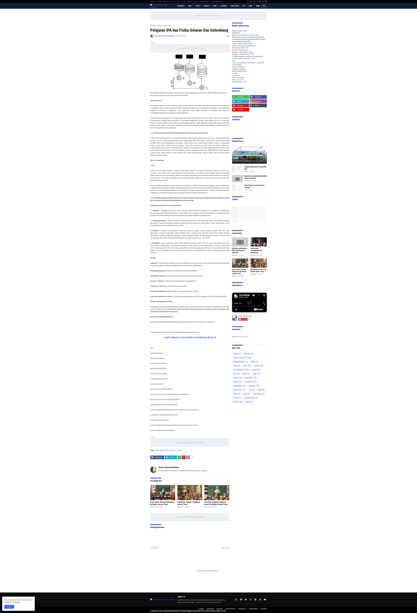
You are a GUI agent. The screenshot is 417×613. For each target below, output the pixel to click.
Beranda (153, 25)
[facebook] (251, 1)
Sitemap (152, 1)
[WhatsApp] (179, 457)
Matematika (166, 1)
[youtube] (266, 1)
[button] (258, 6)
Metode (237, 382)
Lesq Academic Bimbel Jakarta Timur (208, 16)
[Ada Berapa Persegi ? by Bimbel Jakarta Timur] (189, 492)
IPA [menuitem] (178, 11)
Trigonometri (258, 394)
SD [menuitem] (243, 6)
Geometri (258, 365)
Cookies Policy (204, 1)
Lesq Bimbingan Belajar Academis (175, 611)
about (159, 1)
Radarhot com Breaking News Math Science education (255, 177)
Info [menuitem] (189, 6)
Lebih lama (224, 548)
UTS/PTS (237, 402)
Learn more (16, 602)
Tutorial (237, 398)
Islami (246, 374)
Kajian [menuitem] (206, 6)
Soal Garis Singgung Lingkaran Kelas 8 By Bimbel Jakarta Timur (216, 503)
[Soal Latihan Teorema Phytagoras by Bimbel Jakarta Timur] (162, 492)
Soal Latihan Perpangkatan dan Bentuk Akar (256, 250)
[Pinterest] (184, 457)
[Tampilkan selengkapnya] (192, 457)
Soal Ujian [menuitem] (234, 6)
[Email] (188, 457)
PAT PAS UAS (251, 382)
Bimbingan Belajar (240, 361)
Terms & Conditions (217, 1)
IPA (173, 1)
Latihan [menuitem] (223, 6)
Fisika (178, 1)
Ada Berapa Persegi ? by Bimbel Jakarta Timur (188, 503)
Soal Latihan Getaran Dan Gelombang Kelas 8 (190, 337)
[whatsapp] (247, 1)
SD (252, 390)
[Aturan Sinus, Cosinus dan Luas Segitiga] (237, 187)
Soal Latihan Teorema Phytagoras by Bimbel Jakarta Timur (162, 503)
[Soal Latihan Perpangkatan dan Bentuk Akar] (259, 242)
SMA (261, 390)
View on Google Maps (239, 63)
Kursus (237, 378)
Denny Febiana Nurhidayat (168, 467)
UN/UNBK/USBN (250, 398)
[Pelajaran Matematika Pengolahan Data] (237, 169)
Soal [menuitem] (214, 6)
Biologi (190, 1)
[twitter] (254, 1)
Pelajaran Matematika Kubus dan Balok (248, 156)
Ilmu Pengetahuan (240, 370)
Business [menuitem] (180, 6)
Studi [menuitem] (198, 6)
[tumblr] (260, 599)
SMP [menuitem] (250, 6)
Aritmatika (248, 353)
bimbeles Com (199, 611)
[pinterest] (260, 1)
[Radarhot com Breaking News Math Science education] (237, 178)
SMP (179, 450)
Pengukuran (253, 386)
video (249, 402)
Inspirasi (256, 370)
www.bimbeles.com (241, 50)
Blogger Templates (163, 609)
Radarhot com (239, 390)
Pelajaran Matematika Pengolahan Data (255, 168)
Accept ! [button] (9, 607)
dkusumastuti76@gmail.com (246, 46)
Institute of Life (220, 611)
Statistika (263, 609)
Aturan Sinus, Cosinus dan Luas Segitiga (254, 186)
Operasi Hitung (230, 609)
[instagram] (257, 1)
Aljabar (237, 353)
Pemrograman (239, 386)
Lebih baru (155, 548)
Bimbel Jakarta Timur (165, 25)
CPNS (236, 365)
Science (196, 1)
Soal (246, 394)
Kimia (183, 1)
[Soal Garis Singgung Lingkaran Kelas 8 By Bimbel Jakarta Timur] (216, 492)
